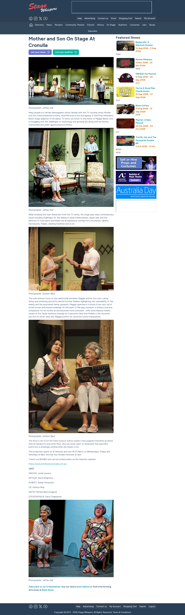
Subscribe (92, 31)
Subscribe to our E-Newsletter (45, 586)
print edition (83, 586)
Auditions (122, 25)
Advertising (90, 18)
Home (31, 25)
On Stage (111, 25)
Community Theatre (74, 25)
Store (113, 18)
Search (138, 18)
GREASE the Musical (146, 74)
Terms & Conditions (122, 612)
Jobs (144, 25)
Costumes (134, 25)
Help (79, 18)
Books (152, 25)
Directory (39, 25)
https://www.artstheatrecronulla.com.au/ (48, 464)
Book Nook (47, 590)
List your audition (64, 52)
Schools (90, 25)
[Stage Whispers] (42, 7)
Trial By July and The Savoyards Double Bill (146, 140)
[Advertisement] (60, 597)
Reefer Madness (144, 59)
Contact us (103, 18)
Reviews (59, 25)
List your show (38, 52)
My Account (149, 18)
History (100, 25)
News (49, 25)
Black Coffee (142, 105)
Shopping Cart (125, 18)
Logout (152, 606)
